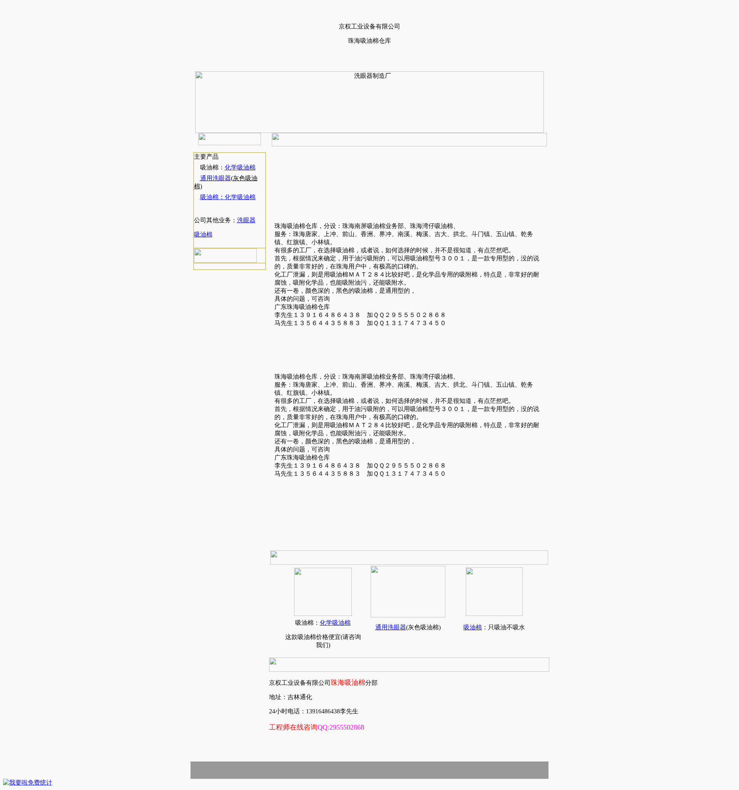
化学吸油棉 (240, 167)
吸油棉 (203, 234)
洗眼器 (246, 220)
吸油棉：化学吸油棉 (228, 197)
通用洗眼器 (215, 178)
